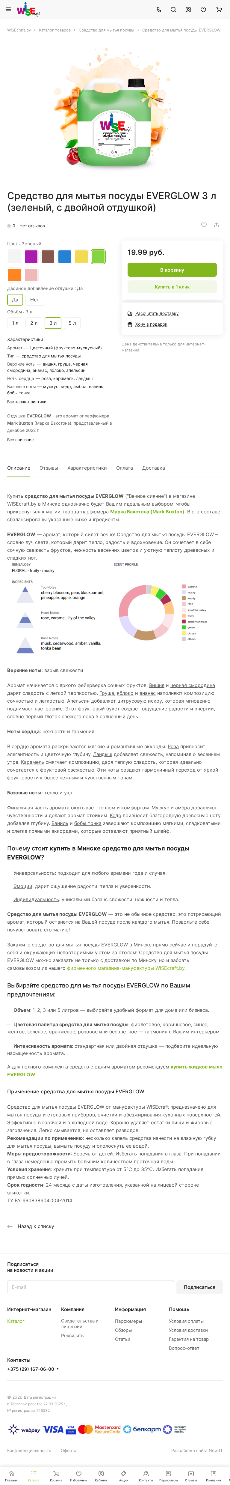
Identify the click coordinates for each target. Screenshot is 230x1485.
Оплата (124, 468)
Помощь (179, 1309)
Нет (34, 300)
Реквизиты (72, 1335)
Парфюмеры (128, 1321)
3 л (53, 323)
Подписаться (199, 1287)
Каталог (16, 1321)
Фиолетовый (31, 256)
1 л (15, 323)
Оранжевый (14, 275)
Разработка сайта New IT (197, 1450)
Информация (130, 1309)
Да (15, 300)
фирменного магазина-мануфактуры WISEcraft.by (125, 968)
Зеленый (98, 256)
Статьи (122, 1339)
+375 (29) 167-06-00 (30, 1369)
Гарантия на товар (189, 1339)
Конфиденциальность (29, 1450)
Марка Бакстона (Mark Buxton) (147, 512)
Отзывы (49, 468)
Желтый (81, 256)
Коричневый (48, 256)
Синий (65, 256)
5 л (72, 323)
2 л (33, 323)
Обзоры (123, 1330)
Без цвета (14, 256)
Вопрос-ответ (184, 1348)
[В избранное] (204, 225)
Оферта (68, 1450)
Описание (18, 468)
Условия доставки (188, 1330)
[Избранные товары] (203, 9)
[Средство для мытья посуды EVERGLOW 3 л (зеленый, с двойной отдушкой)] (115, 111)
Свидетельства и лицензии (80, 1323)
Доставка (153, 468)
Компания (72, 1309)
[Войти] (188, 9)
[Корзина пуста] (219, 9)
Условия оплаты (186, 1321)
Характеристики (87, 468)
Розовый (31, 275)
